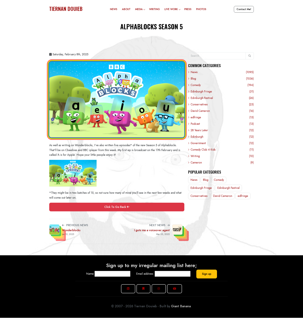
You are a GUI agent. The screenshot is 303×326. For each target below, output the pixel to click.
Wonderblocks (71, 230)
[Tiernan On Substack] (143, 288)
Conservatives (222, 104)
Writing (154, 9)
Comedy (222, 85)
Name (90, 274)
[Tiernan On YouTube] (174, 288)
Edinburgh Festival (222, 98)
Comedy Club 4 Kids (222, 150)
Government (222, 143)
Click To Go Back (115, 207)
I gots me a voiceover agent (152, 230)
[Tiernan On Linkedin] (128, 288)
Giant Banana (181, 306)
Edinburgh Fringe (222, 91)
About (126, 9)
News (113, 9)
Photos (201, 9)
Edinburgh (222, 137)
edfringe (222, 117)
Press (187, 9)
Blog (222, 79)
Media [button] (139, 9)
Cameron (222, 162)
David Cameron (222, 111)
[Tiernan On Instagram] (159, 288)
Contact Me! (244, 9)
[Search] (250, 56)
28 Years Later (222, 130)
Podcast (222, 124)
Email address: (145, 274)
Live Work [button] (171, 9)
